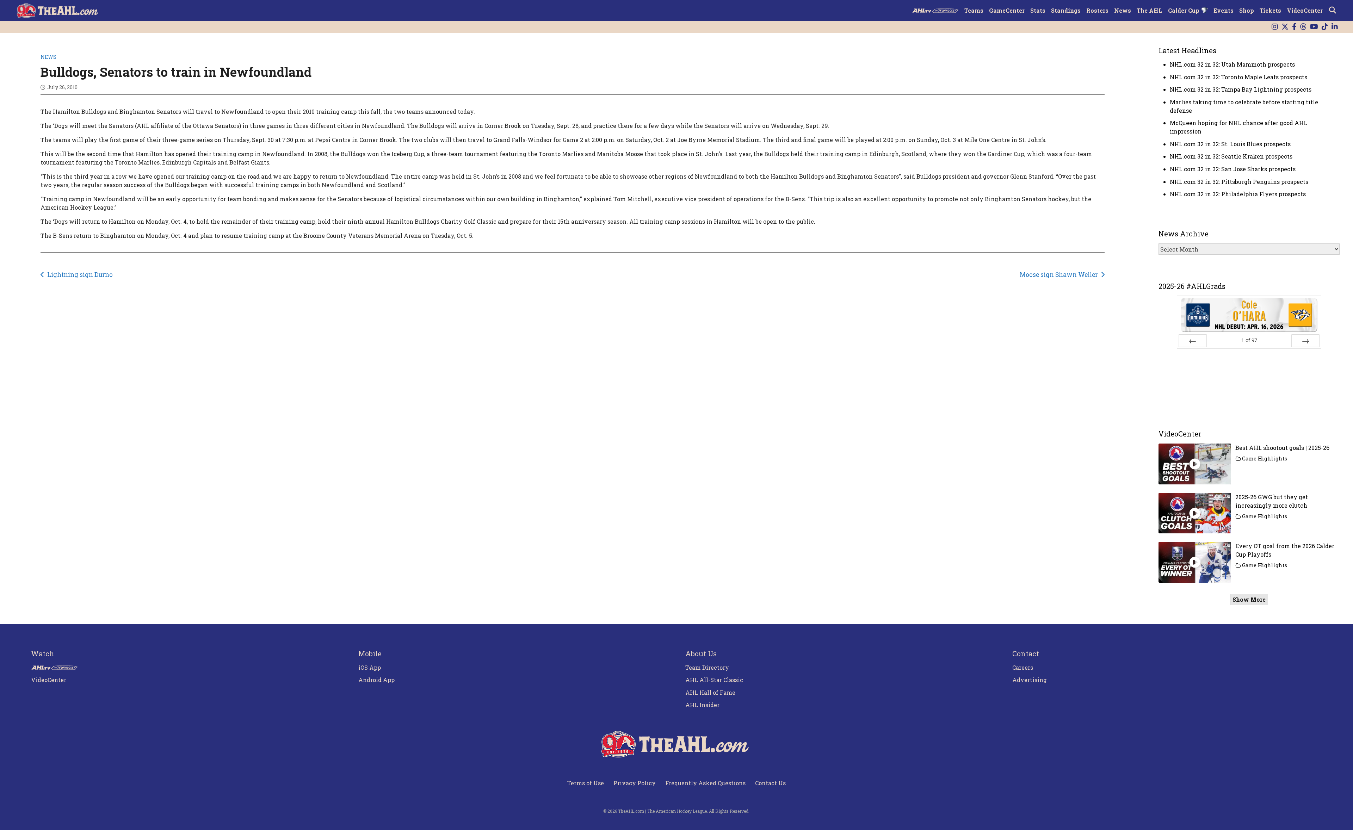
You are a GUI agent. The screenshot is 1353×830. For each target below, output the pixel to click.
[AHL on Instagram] (1275, 27)
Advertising (1029, 679)
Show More (1249, 599)
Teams (973, 10)
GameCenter (1007, 10)
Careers (1022, 667)
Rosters (1097, 10)
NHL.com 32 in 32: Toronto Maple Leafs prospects (1238, 77)
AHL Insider (702, 704)
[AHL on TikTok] (1325, 27)
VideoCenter (1305, 10)
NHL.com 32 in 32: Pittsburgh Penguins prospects (1239, 181)
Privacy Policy (634, 783)
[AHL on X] (1285, 27)
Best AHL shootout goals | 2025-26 (1282, 447)
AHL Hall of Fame (710, 692)
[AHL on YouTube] (1314, 27)
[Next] (1305, 340)
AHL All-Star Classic (714, 679)
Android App (376, 679)
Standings (1066, 10)
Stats (1037, 10)
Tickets (1270, 10)
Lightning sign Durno (80, 275)
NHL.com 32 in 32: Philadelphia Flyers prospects (1238, 194)
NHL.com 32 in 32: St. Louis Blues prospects (1230, 144)
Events (1223, 10)
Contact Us (770, 783)
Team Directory (707, 667)
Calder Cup (1184, 10)
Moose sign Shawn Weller (1059, 275)
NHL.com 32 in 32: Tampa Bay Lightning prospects (1240, 89)
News (1122, 10)
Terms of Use (585, 783)
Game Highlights (1264, 458)
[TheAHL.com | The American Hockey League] (58, 10)
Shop (1246, 10)
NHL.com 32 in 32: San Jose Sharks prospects (1233, 169)
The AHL (1149, 10)
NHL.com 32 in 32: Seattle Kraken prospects (1231, 156)
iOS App (369, 667)
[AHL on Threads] (1303, 27)
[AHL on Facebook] (1294, 27)
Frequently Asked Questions (705, 783)
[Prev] (1193, 340)
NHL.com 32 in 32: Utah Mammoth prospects (1232, 64)
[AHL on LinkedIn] (1335, 27)
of (1249, 340)
